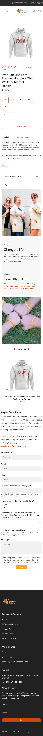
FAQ (6, 184)
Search (5, 619)
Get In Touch (7, 657)
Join (21, 720)
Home (4, 66)
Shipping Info (7, 633)
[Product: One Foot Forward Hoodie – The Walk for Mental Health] (22, 375)
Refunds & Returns (10, 624)
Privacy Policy (8, 629)
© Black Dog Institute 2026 (9, 732)
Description (6, 137)
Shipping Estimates (24, 137)
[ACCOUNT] (33, 11)
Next (21, 567)
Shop (4, 652)
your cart (16, 560)
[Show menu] (3, 11)
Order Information (12, 176)
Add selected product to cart (15, 530)
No (5, 507)
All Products (12, 66)
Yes (5, 504)
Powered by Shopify (23, 732)
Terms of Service (9, 638)
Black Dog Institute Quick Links (15, 661)
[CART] (39, 11)
